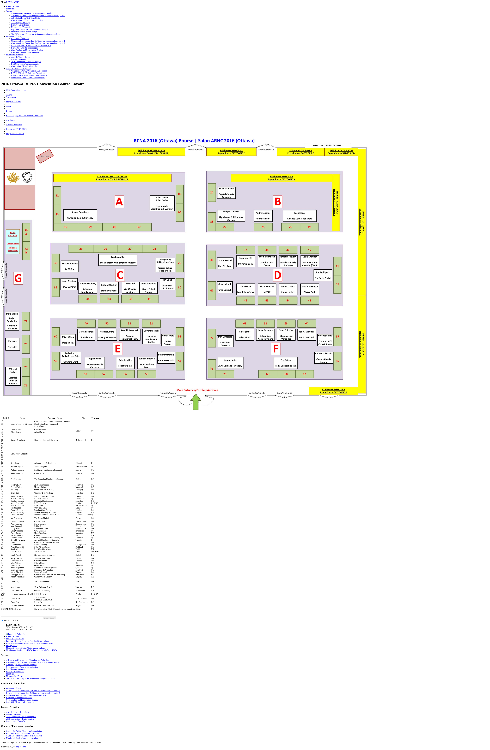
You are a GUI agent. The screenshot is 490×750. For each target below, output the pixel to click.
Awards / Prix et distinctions (22, 57)
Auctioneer (10, 120)
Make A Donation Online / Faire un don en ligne (25, 648)
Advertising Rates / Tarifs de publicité (21, 665)
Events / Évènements (14, 55)
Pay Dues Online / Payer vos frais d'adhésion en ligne (27, 641)
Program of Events (13, 102)
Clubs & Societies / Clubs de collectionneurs (29, 75)
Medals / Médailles (18, 59)
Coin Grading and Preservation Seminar (27, 50)
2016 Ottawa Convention (16, 90)
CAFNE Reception (14, 125)
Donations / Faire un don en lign (24, 32)
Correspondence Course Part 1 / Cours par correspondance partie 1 (38, 41)
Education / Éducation (15, 36)
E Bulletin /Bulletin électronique (19, 697)
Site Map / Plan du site (15, 639)
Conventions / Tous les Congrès (24, 66)
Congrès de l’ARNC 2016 (16, 129)
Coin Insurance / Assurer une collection (27, 20)
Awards (9, 95)
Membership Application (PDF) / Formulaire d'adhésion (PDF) (31, 650)
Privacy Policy (12, 646)
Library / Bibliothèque (20, 25)
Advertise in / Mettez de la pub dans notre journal (38, 16)
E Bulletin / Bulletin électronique (24, 48)
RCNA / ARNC (12, 2)
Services (9, 11)
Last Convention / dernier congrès (25, 64)
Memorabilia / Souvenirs (21, 27)
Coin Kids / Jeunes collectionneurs (25, 52)
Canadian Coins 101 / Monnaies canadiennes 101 (31, 45)
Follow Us (20, 634)
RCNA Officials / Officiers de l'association (28, 73)
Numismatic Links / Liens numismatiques (28, 78)
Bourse (9, 111)
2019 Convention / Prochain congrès (26, 62)
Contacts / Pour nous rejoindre (18, 68)
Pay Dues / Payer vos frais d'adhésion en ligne (29, 29)
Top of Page (20, 747)
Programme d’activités (15, 134)
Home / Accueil (12, 6)
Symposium (11, 97)
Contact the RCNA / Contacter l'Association (29, 71)
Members (10, 9)
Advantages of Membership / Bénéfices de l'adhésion (32, 13)
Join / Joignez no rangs (15, 669)
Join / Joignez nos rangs (20, 22)
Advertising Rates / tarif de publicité (25, 18)
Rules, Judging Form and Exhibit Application (24, 115)
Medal (8, 106)
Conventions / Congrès (15, 721)
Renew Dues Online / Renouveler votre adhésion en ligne (29, 643)
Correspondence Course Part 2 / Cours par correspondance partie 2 (38, 43)
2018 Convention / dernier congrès (20, 719)
